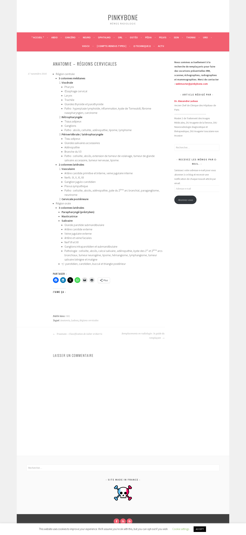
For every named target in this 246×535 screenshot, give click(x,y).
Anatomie (65, 320)
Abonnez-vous (185, 200)
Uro (205, 37)
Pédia (148, 37)
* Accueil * (38, 37)
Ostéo (134, 37)
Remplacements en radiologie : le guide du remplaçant (143, 335)
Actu (161, 46)
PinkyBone (123, 17)
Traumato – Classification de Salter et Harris (79, 334)
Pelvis (162, 37)
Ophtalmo (104, 37)
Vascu (86, 46)
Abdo (54, 37)
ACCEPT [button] (200, 529)
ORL (120, 37)
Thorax (191, 37)
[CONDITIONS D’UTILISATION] (123, 521)
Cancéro (70, 37)
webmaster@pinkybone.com (192, 83)
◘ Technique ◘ (142, 46)
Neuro (87, 37)
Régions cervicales (89, 320)
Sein (176, 37)
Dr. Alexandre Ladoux (186, 101)
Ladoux (75, 320)
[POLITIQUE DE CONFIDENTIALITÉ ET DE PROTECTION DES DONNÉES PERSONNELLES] (129, 521)
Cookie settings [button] (180, 529)
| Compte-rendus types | (111, 46)
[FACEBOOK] (116, 521)
